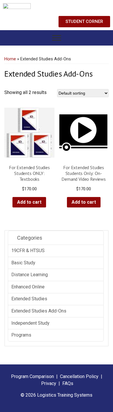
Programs (21, 335)
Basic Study (23, 262)
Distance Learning (29, 274)
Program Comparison (32, 376)
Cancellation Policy (80, 376)
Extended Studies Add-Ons (38, 311)
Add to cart (29, 202)
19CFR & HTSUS (28, 250)
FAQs (67, 383)
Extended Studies (29, 298)
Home (10, 59)
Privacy (48, 383)
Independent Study (30, 323)
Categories (29, 238)
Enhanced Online (28, 287)
